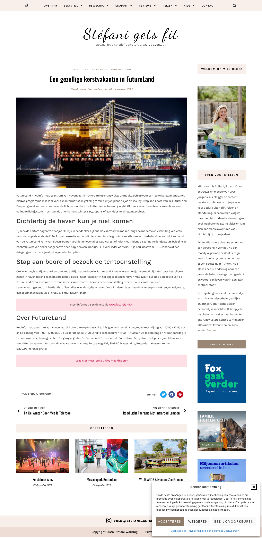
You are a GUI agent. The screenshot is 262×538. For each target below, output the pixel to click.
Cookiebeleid (178, 530)
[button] (254, 487)
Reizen (168, 5)
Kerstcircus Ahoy (43, 479)
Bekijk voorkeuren (234, 521)
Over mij (50, 5)
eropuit (32, 393)
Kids (187, 5)
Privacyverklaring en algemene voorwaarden (213, 530)
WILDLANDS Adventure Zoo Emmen (161, 479)
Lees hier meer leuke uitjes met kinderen (102, 360)
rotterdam (45, 393)
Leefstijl (71, 5)
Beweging (96, 5)
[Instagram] (109, 520)
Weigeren (198, 521)
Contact (208, 5)
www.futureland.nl (121, 304)
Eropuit (121, 5)
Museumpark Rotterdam (102, 479)
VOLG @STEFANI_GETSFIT (135, 521)
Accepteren (170, 521)
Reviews (145, 5)
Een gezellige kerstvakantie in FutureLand (102, 79)
